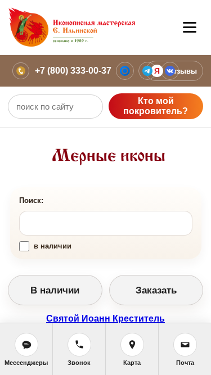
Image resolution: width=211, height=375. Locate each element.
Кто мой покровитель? (155, 106)
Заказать (156, 290)
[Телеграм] (147, 71)
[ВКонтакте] (170, 71)
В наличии (54, 290)
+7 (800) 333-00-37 (73, 70)
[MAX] (125, 71)
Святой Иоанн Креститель (105, 318)
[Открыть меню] (189, 27)
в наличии (52, 246)
